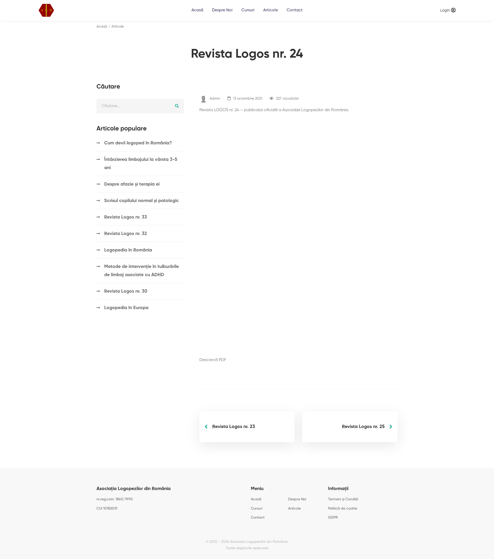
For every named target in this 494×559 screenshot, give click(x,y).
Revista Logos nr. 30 (125, 291)
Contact (257, 517)
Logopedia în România (128, 250)
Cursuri (256, 508)
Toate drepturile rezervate (247, 548)
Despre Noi (297, 499)
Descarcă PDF (212, 360)
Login (445, 10)
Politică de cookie (342, 508)
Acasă (101, 26)
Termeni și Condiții (343, 499)
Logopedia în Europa (126, 307)
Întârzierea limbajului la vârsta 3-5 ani (140, 163)
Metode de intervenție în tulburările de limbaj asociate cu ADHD (141, 270)
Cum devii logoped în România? (138, 143)
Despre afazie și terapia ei (132, 184)
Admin (215, 98)
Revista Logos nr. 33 (125, 217)
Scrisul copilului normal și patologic (141, 200)
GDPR (333, 517)
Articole (117, 26)
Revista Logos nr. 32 (125, 233)
